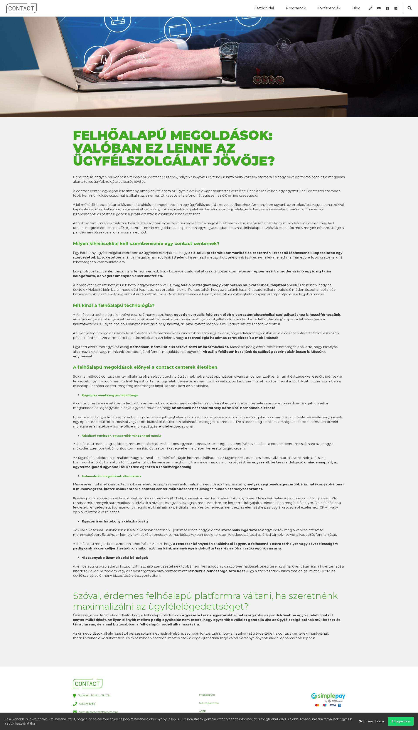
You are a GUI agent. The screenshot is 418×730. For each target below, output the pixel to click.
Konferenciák (328, 8)
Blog (356, 8)
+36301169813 (87, 703)
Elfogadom (400, 721)
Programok (296, 8)
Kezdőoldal (264, 8)
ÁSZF (202, 711)
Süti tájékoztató (209, 703)
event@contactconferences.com (98, 711)
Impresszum (207, 694)
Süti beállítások (371, 721)
